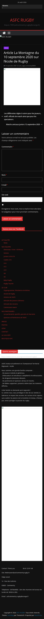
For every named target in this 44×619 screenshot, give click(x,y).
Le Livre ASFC (6, 335)
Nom (4, 175)
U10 (5, 270)
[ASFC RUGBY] (4, 32)
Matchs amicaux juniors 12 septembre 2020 (23, 124)
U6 (5, 277)
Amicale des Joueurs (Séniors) (14, 301)
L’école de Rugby (9, 294)
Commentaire (8, 147)
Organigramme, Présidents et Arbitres (17, 290)
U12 (5, 267)
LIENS (4, 328)
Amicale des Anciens (11, 304)
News (5, 243)
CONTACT (5, 332)
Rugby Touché (8, 284)
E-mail (5, 185)
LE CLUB (4, 288)
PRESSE (6, 48)
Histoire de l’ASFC (10, 297)
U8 (5, 273)
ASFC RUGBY (22, 20)
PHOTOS (4, 325)
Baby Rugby (8, 280)
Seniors (6, 253)
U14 (5, 263)
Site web (5, 195)
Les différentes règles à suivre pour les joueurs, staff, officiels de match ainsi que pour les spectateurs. (22, 116)
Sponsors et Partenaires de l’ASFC (15, 318)
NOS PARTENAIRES (8, 311)
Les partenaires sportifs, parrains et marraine (19, 314)
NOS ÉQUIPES (6, 247)
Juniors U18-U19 (9, 256)
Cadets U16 (7, 260)
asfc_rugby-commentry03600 (27, 66)
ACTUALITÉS (6, 240)
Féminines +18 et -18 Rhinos (13, 250)
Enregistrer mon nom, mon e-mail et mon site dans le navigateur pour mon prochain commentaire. (21, 210)
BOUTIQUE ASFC (7, 338)
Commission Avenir (10, 307)
